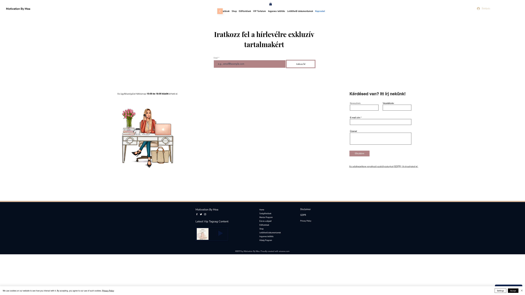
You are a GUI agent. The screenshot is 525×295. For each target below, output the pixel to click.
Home (261, 209)
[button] (270, 3)
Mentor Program (266, 217)
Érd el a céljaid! (265, 221)
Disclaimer (305, 209)
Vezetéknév (388, 103)
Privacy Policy (305, 220)
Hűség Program (265, 240)
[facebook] (197, 214)
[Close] (521, 290)
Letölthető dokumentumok (270, 232)
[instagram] (205, 214)
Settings (500, 290)
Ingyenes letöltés (266, 236)
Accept (513, 290)
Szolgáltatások (265, 213)
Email (216, 58)
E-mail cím (355, 117)
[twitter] (201, 214)
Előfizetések (264, 225)
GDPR (303, 215)
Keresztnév (355, 103)
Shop (261, 228)
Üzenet (353, 131)
